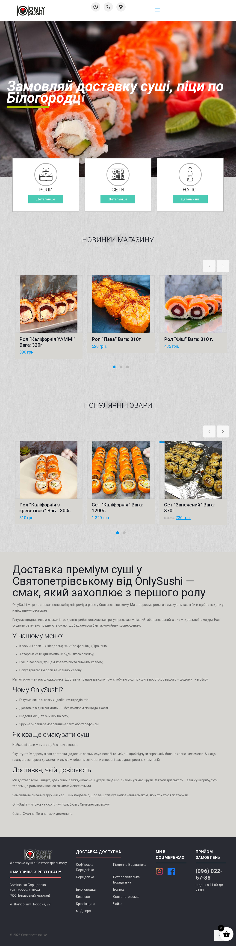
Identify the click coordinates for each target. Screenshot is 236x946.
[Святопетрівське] (31, 10)
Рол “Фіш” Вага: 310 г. (188, 339)
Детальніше (45, 199)
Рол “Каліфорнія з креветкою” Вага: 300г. (45, 507)
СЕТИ (118, 190)
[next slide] (223, 266)
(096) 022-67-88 (209, 874)
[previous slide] (209, 266)
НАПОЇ (190, 190)
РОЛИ (46, 190)
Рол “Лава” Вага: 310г (116, 339)
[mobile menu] (157, 10)
